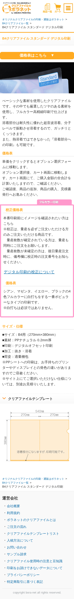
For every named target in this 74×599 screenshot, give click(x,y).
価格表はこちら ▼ (37, 55)
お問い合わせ (17, 547)
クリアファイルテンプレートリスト (33, 533)
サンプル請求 (17, 554)
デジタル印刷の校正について (29, 272)
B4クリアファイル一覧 (15, 23)
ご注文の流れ (17, 527)
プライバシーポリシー (23, 575)
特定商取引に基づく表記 (25, 582)
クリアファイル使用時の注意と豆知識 (34, 561)
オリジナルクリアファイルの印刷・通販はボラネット (33, 19)
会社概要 (13, 506)
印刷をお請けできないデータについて (34, 568)
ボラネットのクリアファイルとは (31, 520)
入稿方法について (20, 540)
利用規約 (13, 513)
